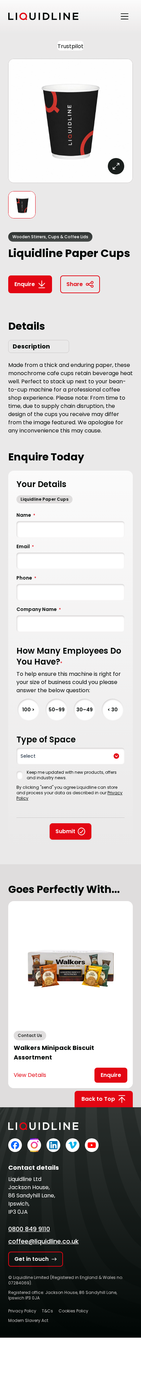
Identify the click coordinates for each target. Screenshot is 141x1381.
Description (31, 346)
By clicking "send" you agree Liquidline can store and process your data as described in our (69, 793)
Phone (26, 577)
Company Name (38, 609)
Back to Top (98, 1099)
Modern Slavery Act (28, 1320)
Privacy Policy (22, 1311)
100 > (28, 709)
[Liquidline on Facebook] (15, 1145)
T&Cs (47, 1311)
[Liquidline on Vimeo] (72, 1145)
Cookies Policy (73, 1311)
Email (25, 546)
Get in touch (31, 1259)
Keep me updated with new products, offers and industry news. (72, 775)
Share (74, 284)
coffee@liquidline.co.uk (43, 1241)
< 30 (112, 709)
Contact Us (30, 1035)
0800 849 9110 (29, 1229)
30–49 (84, 709)
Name (25, 515)
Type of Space (46, 739)
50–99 (57, 709)
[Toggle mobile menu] (124, 16)
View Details (30, 1075)
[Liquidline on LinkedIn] (53, 1145)
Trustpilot (70, 46)
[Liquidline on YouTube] (92, 1145)
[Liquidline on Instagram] (34, 1145)
